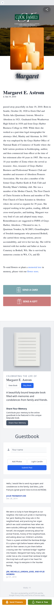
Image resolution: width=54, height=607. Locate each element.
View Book (13, 385)
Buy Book (27, 385)
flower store (32, 271)
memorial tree (34, 267)
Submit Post (27, 467)
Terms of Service (34, 595)
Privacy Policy (20, 595)
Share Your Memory (17, 422)
